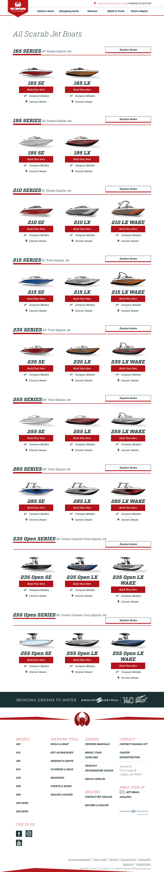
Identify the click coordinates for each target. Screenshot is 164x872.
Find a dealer (139, 11)
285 (18, 794)
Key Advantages (62, 752)
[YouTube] (20, 843)
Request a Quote (62, 760)
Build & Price (115, 11)
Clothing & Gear (62, 769)
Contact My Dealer (98, 796)
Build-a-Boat (60, 744)
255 (18, 786)
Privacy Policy (100, 859)
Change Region (128, 859)
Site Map (113, 859)
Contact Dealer (38, 101)
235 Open (22, 802)
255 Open (22, 811)
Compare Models (39, 95)
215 (18, 769)
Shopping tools (69, 11)
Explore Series (128, 49)
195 (18, 760)
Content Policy (143, 864)
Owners (92, 11)
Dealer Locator (62, 794)
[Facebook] (20, 834)
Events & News (61, 786)
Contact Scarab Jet (133, 744)
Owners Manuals (97, 744)
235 (18, 777)
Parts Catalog (95, 778)
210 (18, 752)
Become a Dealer (97, 805)
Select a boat (45, 11)
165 (18, 744)
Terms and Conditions (79, 859)
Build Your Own (36, 89)
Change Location (139, 3)
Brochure (57, 777)
